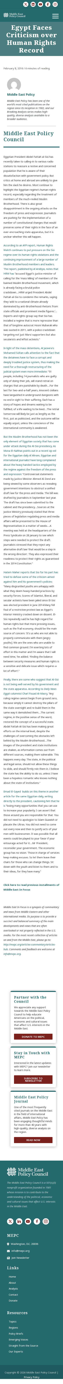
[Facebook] (47, 4)
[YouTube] (40, 4)
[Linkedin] (33, 4)
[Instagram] (55, 4)
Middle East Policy (21, 94)
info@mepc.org (12, 954)
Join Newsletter (20, 1257)
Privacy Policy (31, 1377)
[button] (33, 1037)
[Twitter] (25, 4)
